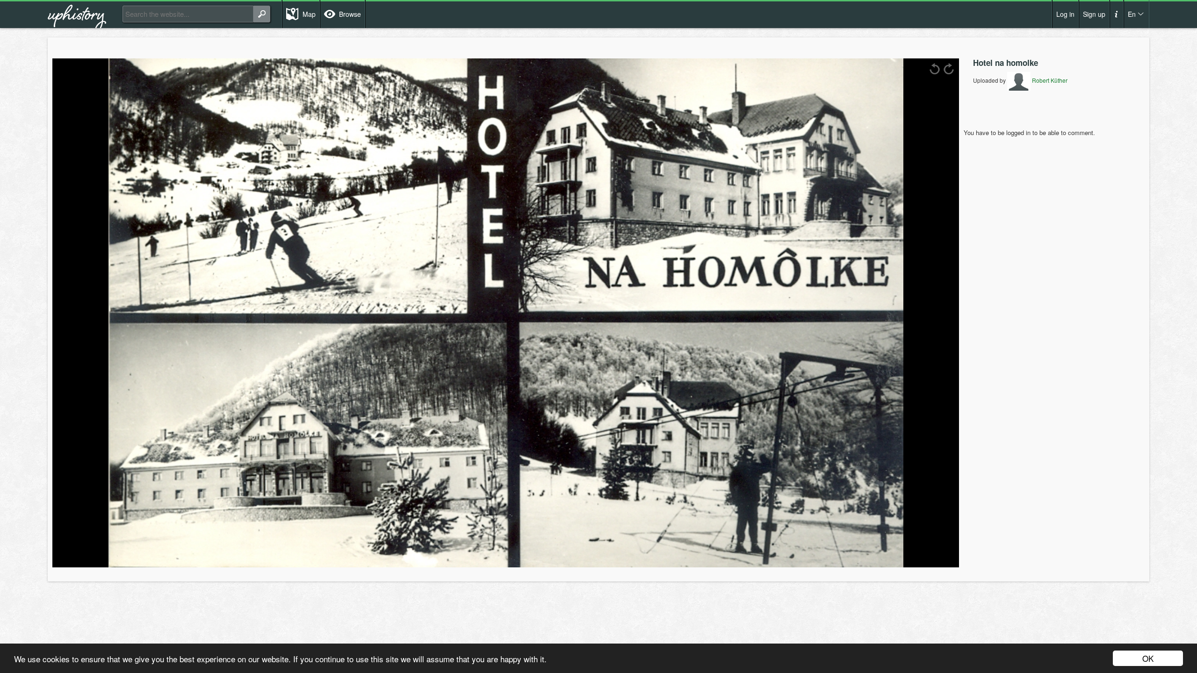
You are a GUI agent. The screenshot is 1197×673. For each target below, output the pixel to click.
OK (1148, 658)
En (1132, 14)
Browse (350, 14)
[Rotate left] (934, 68)
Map (309, 14)
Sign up (1094, 14)
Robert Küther (1049, 80)
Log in (1065, 14)
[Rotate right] (948, 68)
